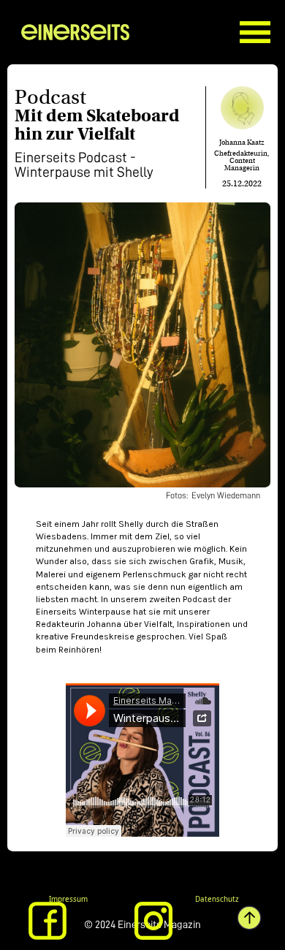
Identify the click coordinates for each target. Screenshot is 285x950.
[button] (262, 21)
